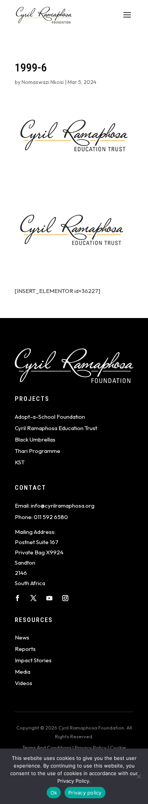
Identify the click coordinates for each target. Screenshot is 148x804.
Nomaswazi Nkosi (43, 82)
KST (20, 462)
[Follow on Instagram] (65, 598)
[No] (138, 776)
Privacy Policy (91, 747)
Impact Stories (33, 660)
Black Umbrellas (35, 439)
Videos (23, 683)
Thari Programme (37, 450)
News (22, 637)
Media (22, 671)
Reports (25, 648)
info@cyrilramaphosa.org (62, 505)
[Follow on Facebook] (17, 598)
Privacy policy (85, 793)
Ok (53, 793)
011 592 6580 (51, 517)
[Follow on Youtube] (49, 598)
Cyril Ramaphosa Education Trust (56, 428)
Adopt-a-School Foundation (50, 416)
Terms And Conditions (46, 747)
